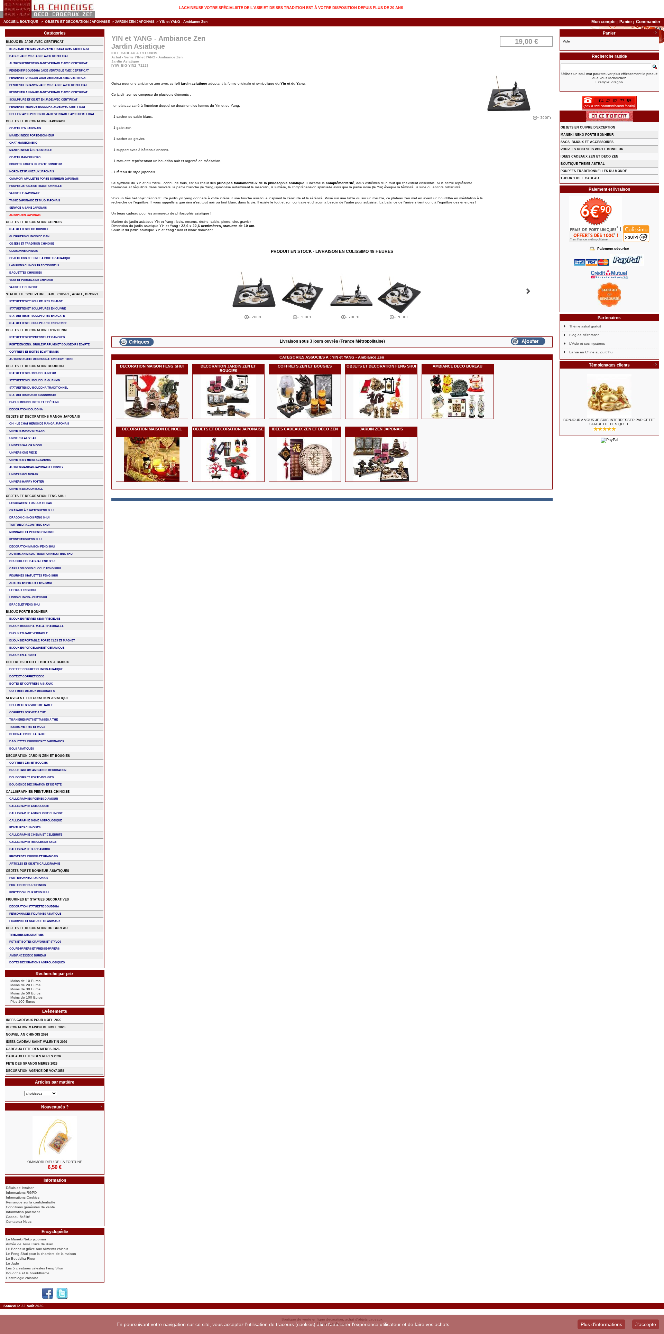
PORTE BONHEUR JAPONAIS (28, 877)
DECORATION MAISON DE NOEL (152, 429)
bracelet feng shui (24, 604)
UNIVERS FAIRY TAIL (23, 438)
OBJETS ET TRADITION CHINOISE (31, 243)
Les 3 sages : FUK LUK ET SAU (30, 503)
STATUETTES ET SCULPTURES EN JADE (36, 301)
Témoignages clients (609, 365)
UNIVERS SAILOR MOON (25, 445)
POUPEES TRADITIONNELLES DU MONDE (594, 171)
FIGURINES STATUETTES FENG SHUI (33, 575)
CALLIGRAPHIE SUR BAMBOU (29, 849)
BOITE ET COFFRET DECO (26, 676)
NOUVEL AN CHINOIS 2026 (27, 1034)
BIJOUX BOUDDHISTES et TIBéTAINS (34, 402)
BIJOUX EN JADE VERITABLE (28, 633)
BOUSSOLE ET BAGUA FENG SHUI (32, 561)
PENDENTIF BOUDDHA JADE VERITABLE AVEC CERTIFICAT (49, 70)
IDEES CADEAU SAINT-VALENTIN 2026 (36, 1042)
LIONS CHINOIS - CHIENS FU (28, 597)
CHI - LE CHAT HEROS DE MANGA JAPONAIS (39, 423)
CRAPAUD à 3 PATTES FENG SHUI (31, 510)
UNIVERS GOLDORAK (23, 474)
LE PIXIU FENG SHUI (22, 590)
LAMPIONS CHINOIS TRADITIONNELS (34, 265)
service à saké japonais (28, 207)
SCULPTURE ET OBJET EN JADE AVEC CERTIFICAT (43, 99)
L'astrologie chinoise (22, 1278)
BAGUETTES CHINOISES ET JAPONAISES (36, 741)
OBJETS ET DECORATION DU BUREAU (37, 928)
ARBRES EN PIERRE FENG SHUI (30, 582)
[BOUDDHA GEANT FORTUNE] (609, 396)
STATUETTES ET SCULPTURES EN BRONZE (38, 323)
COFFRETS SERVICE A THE (27, 712)
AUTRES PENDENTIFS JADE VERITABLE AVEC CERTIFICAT (48, 63)
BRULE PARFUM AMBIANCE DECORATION (37, 770)
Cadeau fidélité (18, 1217)
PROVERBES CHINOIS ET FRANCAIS (33, 856)
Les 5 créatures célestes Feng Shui (34, 1268)
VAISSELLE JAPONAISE (24, 193)
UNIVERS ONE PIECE (23, 452)
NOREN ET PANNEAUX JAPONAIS (31, 171)
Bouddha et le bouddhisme (27, 1273)
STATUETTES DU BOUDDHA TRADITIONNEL (38, 387)
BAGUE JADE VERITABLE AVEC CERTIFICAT (38, 56)
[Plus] (100, 1107)
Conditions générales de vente (30, 1207)
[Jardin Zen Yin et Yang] (254, 297)
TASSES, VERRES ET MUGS (27, 726)
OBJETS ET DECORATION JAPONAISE (77, 21)
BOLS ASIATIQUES (21, 748)
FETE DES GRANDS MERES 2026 (31, 1063)
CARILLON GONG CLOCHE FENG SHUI (35, 568)
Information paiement (23, 1212)
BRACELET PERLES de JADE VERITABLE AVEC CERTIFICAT (49, 48)
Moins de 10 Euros (25, 981)
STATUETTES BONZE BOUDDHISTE (32, 395)
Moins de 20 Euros (25, 985)
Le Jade (12, 1263)
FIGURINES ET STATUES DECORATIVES (37, 899)
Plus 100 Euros (22, 1001)
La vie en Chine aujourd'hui (591, 352)
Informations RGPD (21, 1192)
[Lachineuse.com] (47, 9)
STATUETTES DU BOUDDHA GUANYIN (34, 380)
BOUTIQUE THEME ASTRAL (583, 163)
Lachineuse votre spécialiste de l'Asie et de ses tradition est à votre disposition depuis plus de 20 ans (291, 8)
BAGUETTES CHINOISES (25, 272)
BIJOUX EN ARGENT (22, 655)
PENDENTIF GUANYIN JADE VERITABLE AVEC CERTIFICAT (48, 85)
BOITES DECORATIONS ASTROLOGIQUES (37, 962)
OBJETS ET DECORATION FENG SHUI (381, 366)
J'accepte (645, 1324)
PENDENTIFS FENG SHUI (25, 539)
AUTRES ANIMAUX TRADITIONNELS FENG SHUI (41, 553)
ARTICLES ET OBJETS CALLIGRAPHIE (34, 863)
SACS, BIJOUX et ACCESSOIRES (587, 142)
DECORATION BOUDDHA (26, 409)
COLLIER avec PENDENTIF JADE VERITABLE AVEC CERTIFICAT (51, 114)
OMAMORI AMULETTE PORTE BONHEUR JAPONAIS (44, 178)
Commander (648, 21)
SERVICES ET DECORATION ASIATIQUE (37, 698)
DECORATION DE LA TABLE (27, 734)
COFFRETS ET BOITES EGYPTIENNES (34, 351)
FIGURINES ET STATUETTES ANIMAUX (34, 921)
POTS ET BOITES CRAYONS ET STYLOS (35, 941)
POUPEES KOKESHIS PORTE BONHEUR (35, 164)
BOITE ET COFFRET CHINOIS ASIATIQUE (36, 669)
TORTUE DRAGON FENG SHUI (29, 524)
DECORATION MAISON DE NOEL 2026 (35, 1027)
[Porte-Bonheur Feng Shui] (54, 1138)
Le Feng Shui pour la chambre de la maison (41, 1254)
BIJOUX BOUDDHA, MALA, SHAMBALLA (36, 626)
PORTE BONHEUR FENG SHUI (29, 892)
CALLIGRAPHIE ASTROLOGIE (29, 806)
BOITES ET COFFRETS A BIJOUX (31, 683)
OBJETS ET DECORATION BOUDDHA (35, 366)
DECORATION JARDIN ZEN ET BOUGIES (228, 368)
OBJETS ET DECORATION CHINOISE (35, 222)
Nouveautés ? (54, 1107)
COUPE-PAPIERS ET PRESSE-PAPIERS (34, 948)
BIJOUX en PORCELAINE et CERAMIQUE (36, 647)
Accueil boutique (20, 21)
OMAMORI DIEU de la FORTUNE (54, 1162)
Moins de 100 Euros (26, 997)
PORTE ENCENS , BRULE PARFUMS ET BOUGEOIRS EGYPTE (49, 344)
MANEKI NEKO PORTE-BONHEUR (31, 135)
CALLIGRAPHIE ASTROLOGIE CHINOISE (36, 813)
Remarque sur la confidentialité (30, 1202)
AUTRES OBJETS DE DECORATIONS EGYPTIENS (41, 359)
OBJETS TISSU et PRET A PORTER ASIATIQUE (40, 258)
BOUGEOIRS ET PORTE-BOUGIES (31, 777)
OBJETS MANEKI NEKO (24, 157)
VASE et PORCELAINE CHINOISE (31, 280)
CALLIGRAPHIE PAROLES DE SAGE (32, 842)
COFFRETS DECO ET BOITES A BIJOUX (37, 662)
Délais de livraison (20, 1188)
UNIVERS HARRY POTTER (26, 481)
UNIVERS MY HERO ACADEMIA (30, 459)
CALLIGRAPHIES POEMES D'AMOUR (33, 798)
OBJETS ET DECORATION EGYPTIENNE (37, 330)
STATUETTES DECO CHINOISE (29, 229)
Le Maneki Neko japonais (26, 1239)
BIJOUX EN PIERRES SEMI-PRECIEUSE (34, 618)
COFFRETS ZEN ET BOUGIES (305, 366)
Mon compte (603, 21)
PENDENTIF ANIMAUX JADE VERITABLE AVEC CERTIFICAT (48, 92)
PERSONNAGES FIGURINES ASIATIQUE (35, 913)
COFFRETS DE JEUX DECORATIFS (32, 691)
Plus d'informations (601, 1324)
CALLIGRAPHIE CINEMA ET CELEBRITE (35, 834)
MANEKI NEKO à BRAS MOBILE (30, 150)
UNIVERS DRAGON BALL (26, 488)
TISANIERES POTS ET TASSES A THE (33, 719)
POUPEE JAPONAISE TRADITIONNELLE (35, 186)
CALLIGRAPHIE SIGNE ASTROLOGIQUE (35, 820)
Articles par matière (54, 1082)
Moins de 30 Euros (25, 989)
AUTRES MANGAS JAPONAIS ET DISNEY (36, 467)
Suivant (528, 291)
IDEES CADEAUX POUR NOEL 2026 (33, 1020)
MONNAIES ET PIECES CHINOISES (31, 532)
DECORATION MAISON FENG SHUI (152, 366)
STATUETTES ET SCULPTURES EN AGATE (37, 315)
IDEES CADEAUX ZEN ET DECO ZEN (305, 429)
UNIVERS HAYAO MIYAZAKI (27, 430)
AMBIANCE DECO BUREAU (457, 366)
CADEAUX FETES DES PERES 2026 (33, 1056)
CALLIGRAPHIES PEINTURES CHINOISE (38, 791)
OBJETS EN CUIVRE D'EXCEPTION (588, 127)
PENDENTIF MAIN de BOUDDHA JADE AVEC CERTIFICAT (47, 106)
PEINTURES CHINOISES (24, 827)
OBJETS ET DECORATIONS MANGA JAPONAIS (43, 416)
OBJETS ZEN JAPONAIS (25, 128)
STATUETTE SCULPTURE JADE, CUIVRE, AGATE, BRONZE (52, 294)
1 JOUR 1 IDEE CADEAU (580, 178)
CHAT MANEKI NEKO (23, 142)
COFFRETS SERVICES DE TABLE (31, 705)
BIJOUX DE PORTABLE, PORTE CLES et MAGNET (42, 640)
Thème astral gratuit (585, 326)
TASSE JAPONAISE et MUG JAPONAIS (34, 200)
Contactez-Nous (18, 1221)
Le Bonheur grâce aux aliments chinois (37, 1249)
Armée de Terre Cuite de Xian (29, 1244)
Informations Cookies (22, 1197)
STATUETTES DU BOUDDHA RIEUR (32, 373)
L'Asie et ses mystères (587, 343)
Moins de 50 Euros (25, 993)
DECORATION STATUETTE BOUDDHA (34, 906)
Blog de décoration (584, 335)
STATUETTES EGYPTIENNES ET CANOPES (37, 337)
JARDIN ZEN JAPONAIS (135, 21)
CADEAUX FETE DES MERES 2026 (32, 1049)
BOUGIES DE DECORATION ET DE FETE (35, 784)
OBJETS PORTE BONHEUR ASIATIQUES (37, 871)
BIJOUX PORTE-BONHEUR (27, 611)
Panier (626, 21)
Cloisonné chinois (23, 250)
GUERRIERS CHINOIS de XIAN (29, 236)
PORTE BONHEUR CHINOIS (27, 885)
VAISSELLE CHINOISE (23, 287)
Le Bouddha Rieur (20, 1258)
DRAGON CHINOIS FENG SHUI (29, 517)
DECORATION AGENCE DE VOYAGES (35, 1071)
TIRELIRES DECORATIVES (26, 934)
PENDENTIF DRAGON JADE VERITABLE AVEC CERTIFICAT (48, 77)
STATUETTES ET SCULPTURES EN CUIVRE (37, 308)
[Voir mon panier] (655, 33)
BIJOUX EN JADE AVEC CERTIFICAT (35, 42)
